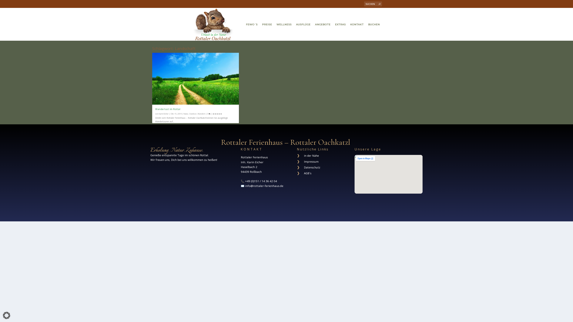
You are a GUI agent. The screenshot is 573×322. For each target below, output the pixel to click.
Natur (186, 114)
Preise (267, 24)
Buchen (374, 24)
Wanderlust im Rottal (167, 109)
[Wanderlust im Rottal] (195, 79)
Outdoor (193, 114)
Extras (340, 24)
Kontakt (357, 24)
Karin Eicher (164, 114)
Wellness (284, 24)
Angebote (323, 24)
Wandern (201, 114)
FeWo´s (252, 24)
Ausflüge (303, 24)
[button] (6, 315)
